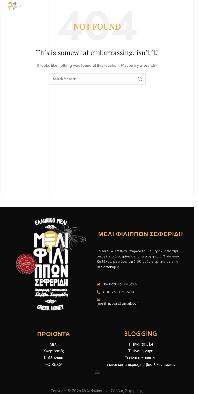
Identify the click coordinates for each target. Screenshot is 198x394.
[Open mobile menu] (188, 7)
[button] (97, 372)
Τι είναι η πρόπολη (140, 358)
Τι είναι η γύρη (140, 351)
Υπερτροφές (53, 351)
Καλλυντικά (53, 358)
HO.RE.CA (54, 364)
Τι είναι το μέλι (140, 344)
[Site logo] (16, 7)
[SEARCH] (140, 79)
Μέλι (53, 344)
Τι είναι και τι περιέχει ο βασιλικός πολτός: (141, 364)
